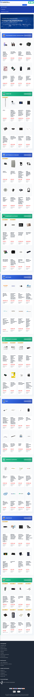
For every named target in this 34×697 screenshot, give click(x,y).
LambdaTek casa (3, 645)
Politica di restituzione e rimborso (6, 663)
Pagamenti (2, 651)
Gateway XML (2, 676)
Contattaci (2, 665)
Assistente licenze (3, 671)
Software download (3, 674)
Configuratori (2, 673)
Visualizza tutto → (27, 35)
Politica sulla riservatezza (4, 654)
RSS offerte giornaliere (4, 657)
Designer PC (2, 670)
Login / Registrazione (3, 662)
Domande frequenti (3, 648)
